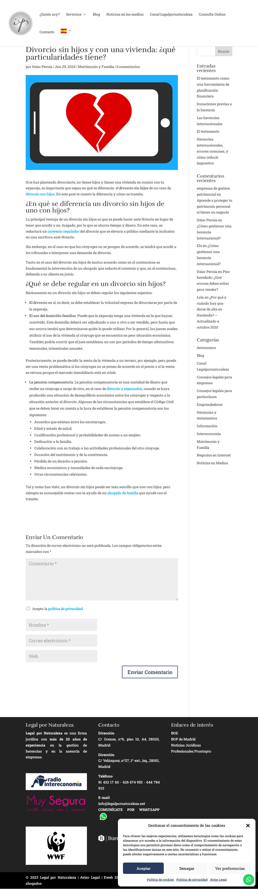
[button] (247, 825)
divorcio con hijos (40, 194)
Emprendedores (210, 404)
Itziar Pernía (207, 271)
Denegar (186, 868)
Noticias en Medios (212, 462)
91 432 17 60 (108, 782)
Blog (96, 15)
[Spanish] (66, 37)
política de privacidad (65, 608)
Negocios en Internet (214, 455)
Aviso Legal (218, 879)
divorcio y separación (124, 388)
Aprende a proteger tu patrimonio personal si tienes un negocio (214, 206)
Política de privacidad (192, 879)
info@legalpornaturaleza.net (121, 803)
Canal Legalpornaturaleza (171, 15)
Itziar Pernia (42, 66)
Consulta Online (212, 15)
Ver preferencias (230, 868)
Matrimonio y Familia (96, 66)
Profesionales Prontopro (191, 751)
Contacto (47, 32)
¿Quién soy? (50, 15)
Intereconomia (209, 433)
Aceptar (143, 868)
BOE (174, 733)
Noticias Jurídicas (186, 745)
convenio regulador (63, 231)
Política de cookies (160, 879)
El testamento (208, 131)
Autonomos (206, 347)
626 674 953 (133, 782)
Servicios (73, 15)
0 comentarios (128, 66)
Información (207, 425)
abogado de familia (122, 492)
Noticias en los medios (125, 15)
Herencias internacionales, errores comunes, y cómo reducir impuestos (212, 151)
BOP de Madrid (183, 739)
